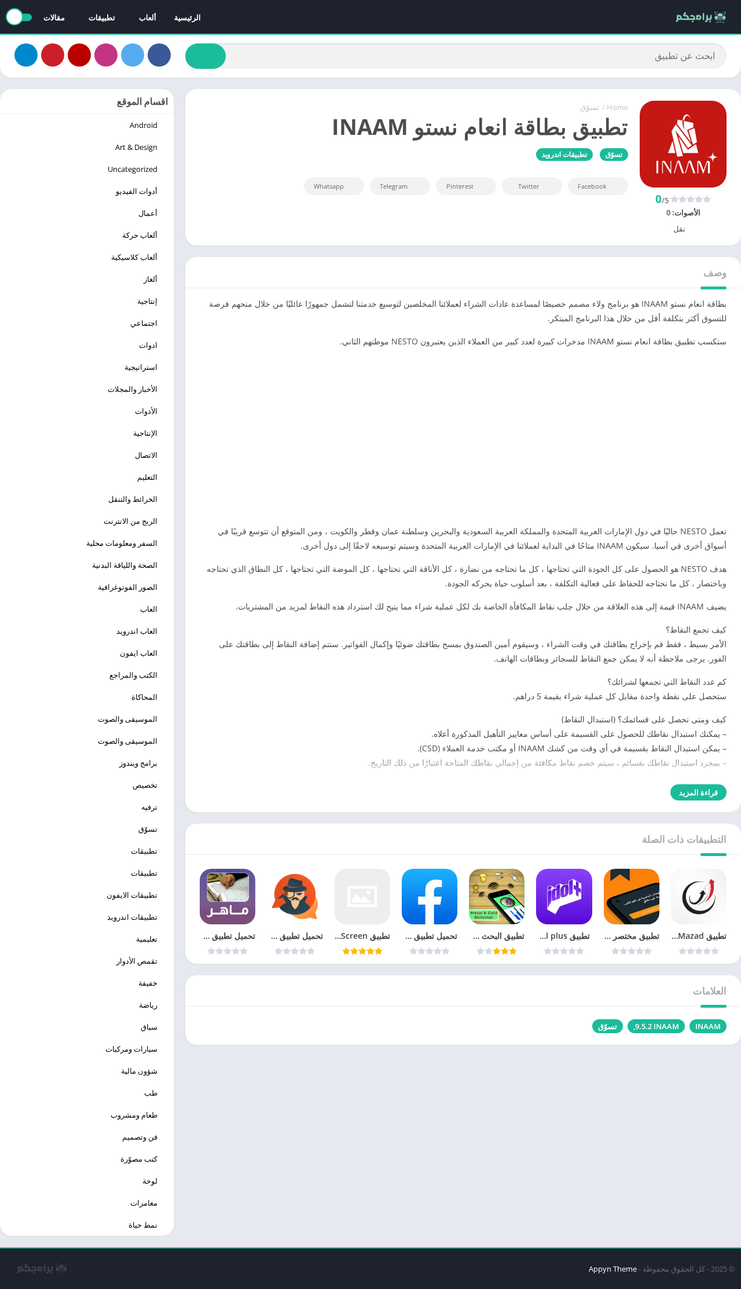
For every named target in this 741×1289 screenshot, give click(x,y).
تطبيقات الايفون (132, 895)
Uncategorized (132, 169)
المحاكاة (144, 697)
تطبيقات (144, 851)
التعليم (147, 477)
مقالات (54, 17)
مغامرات (143, 1203)
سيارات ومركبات (131, 1049)
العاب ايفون (138, 653)
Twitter (529, 186)
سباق (149, 1027)
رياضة (148, 1005)
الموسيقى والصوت (127, 719)
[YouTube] (79, 55)
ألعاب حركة (139, 235)
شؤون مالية (139, 1071)
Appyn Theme (613, 1269)
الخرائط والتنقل (132, 499)
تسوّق (589, 107)
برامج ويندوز (138, 763)
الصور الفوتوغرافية (127, 587)
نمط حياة (143, 1225)
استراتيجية (140, 367)
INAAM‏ (708, 1026)
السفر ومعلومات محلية (121, 543)
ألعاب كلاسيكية (134, 257)
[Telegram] (26, 55)
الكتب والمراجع (133, 675)
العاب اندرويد (136, 631)
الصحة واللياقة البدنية (124, 565)
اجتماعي (143, 323)
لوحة (149, 1181)
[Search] (205, 56)
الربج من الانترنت (130, 521)
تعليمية (146, 939)
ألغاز (150, 279)
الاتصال (146, 455)
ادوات (148, 345)
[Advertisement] (463, 438)
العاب (148, 609)
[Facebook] (159, 55)
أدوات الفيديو (136, 191)
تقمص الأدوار (136, 961)
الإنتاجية (145, 433)
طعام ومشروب (134, 1115)
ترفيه (149, 807)
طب (150, 1093)
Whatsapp (329, 186)
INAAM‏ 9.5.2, (656, 1026)
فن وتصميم (139, 1137)
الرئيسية (187, 17)
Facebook (592, 186)
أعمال (147, 213)
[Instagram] (106, 55)
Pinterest (460, 186)
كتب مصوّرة (138, 1159)
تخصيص (145, 785)
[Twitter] (132, 55)
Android (143, 125)
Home (617, 107)
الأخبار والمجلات (132, 389)
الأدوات (146, 411)
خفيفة (147, 983)
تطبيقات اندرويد (564, 154)
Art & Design (136, 147)
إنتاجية (147, 301)
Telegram (394, 186)
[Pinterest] (52, 55)
